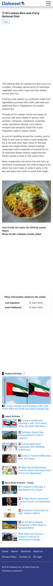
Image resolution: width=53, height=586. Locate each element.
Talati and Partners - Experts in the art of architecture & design (31, 536)
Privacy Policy (9, 556)
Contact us (25, 556)
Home (5, 551)
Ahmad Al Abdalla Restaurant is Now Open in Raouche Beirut (32, 525)
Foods (6, 22)
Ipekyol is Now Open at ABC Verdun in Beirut (33, 512)
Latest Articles (13, 416)
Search (14, 551)
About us (38, 551)
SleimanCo (17, 571)
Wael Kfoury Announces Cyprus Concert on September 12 (34, 501)
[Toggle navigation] (48, 3)
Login (38, 556)
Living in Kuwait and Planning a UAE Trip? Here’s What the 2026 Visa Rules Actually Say (25, 407)
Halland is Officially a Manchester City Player (31, 488)
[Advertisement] (26, 53)
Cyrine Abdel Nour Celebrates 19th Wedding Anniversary (31, 447)
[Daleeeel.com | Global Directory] (13, 3)
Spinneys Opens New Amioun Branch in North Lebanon (31, 435)
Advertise (26, 551)
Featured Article (13, 373)
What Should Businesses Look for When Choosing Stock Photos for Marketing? (34, 470)
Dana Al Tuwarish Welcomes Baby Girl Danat (34, 457)
